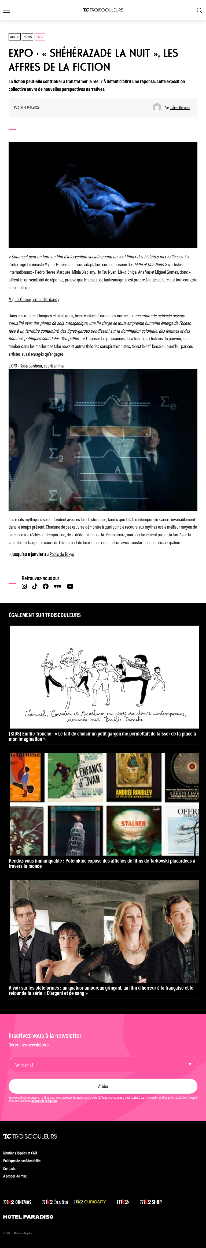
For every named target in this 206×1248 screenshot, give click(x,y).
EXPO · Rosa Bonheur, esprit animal (36, 365)
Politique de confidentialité (22, 1161)
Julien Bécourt (180, 108)
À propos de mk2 (15, 1177)
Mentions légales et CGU (20, 1154)
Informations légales (44, 1101)
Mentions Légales (23, 1233)
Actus (14, 36)
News (28, 36)
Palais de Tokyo (62, 553)
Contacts (9, 1169)
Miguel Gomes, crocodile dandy (34, 298)
